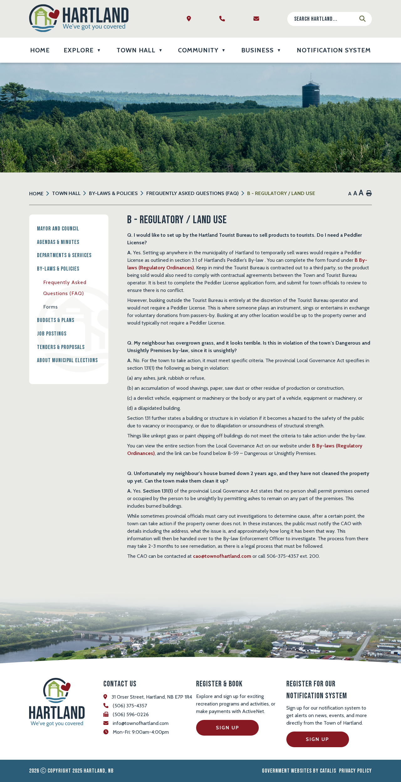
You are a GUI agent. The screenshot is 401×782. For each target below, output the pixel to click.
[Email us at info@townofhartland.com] (258, 19)
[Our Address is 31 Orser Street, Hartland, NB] (191, 19)
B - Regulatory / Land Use (281, 193)
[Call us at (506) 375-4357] (223, 19)
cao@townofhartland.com (222, 556)
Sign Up (227, 728)
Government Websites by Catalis (299, 771)
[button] (362, 19)
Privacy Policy (355, 771)
